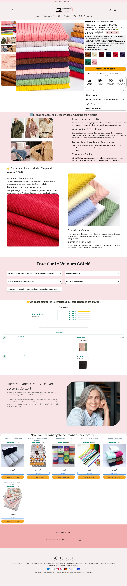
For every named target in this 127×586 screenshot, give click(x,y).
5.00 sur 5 (43, 314)
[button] (72, 311)
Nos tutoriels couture (36, 563)
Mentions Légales (60, 563)
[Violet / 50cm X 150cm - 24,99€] (122, 54)
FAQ (74, 16)
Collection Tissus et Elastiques (111, 74)
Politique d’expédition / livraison (57, 565)
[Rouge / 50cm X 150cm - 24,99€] (115, 54)
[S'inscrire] (79, 539)
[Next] (81, 55)
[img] (81, 337)
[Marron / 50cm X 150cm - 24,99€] (88, 54)
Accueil (37, 16)
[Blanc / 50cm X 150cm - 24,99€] (94, 54)
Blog (59, 16)
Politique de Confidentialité (91, 563)
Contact (67, 16)
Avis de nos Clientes (49, 563)
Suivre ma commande (23, 563)
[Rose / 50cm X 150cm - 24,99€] (94, 62)
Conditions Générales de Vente (74, 563)
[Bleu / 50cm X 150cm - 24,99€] (108, 54)
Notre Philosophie (85, 16)
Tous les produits (49, 16)
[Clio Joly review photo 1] (83, 365)
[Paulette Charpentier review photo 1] (83, 346)
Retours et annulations (72, 565)
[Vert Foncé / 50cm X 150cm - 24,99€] (88, 62)
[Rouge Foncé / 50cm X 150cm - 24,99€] (101, 54)
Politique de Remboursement (107, 563)
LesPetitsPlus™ (89, 572)
